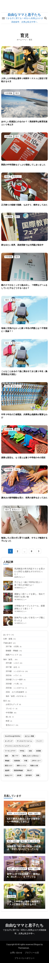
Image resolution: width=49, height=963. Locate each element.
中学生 (22, 751)
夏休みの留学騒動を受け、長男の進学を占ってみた (24, 497)
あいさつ (6, 635)
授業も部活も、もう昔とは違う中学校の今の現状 (23, 457)
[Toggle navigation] (3, 18)
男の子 (29, 770)
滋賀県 (7, 770)
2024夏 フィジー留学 (14, 680)
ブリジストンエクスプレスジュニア (17, 746)
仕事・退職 (7, 639)
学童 (25, 761)
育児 (17, 93)
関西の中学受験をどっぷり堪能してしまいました (23, 164)
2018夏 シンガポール (15, 671)
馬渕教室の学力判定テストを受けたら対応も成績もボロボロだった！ (29, 571)
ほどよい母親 (29, 736)
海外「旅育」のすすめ (15, 696)
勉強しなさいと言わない (31, 756)
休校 (30, 751)
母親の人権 (34, 765)
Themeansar (23, 948)
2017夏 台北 (11, 667)
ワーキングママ (10, 751)
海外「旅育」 (8, 659)
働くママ (15, 756)
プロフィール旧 (32, 952)
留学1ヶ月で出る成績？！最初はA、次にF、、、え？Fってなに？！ (23, 877)
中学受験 (8, 50)
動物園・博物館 (12, 651)
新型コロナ (8, 765)
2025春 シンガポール (15, 688)
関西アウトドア (12, 655)
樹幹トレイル (21, 765)
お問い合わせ (16, 952)
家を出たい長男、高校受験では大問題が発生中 (22, 245)
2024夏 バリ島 (12, 684)
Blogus (37, 944)
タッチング (8, 741)
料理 (7, 721)
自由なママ (8, 775)
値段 (6, 756)
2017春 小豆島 (12, 646)
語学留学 (29, 775)
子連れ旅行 (7, 643)
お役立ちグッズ (12, 704)
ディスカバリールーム (24, 741)
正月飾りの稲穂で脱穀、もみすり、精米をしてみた (24, 205)
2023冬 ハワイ (12, 675)
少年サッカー (36, 761)
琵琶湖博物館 (18, 770)
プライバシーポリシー (24, 958)
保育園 (38, 751)
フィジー (39, 741)
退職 (37, 775)
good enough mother (12, 736)
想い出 (8, 717)
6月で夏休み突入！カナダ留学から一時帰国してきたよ (23, 820)
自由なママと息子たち (24, 14)
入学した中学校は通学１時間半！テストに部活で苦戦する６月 (24, 903)
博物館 (7, 761)
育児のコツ (16, 177)
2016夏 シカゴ (12, 663)
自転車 (19, 775)
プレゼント (10, 708)
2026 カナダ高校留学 (15, 692)
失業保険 (17, 761)
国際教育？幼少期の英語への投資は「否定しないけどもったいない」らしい (24, 849)
